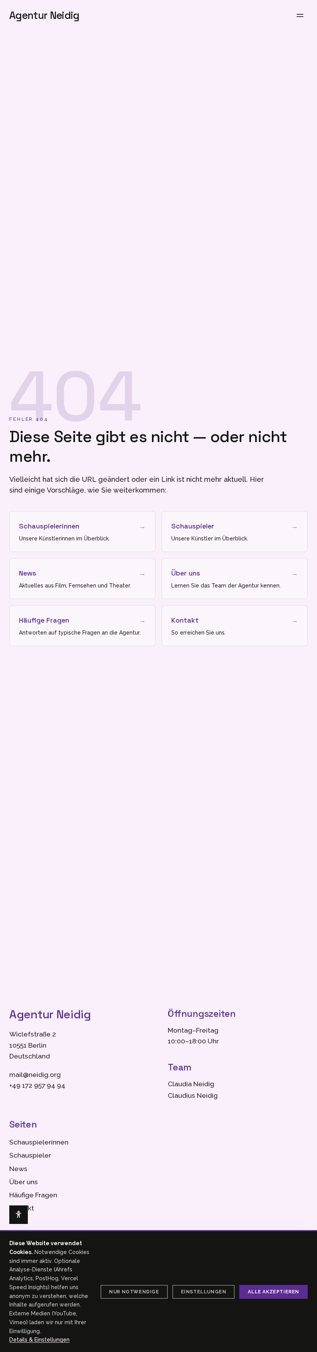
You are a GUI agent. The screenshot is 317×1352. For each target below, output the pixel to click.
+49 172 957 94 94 (37, 1085)
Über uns (23, 1182)
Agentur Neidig (44, 15)
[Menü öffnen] (300, 15)
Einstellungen (204, 1292)
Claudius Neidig (193, 1095)
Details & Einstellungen (39, 1340)
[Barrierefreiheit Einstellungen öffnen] (18, 1214)
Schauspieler (30, 1155)
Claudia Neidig (191, 1084)
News (18, 1169)
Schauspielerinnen (38, 1142)
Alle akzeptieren (273, 1292)
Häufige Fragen (33, 1195)
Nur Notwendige (134, 1292)
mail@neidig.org (35, 1075)
